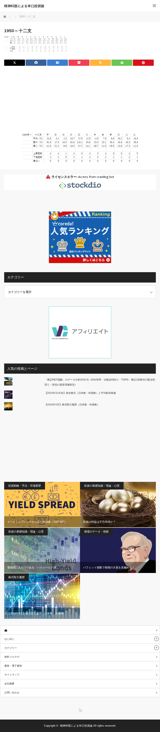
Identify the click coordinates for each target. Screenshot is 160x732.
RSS (80, 709)
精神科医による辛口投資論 (24, 5)
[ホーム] (80, 630)
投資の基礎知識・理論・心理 (101, 485)
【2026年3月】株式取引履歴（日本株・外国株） (72, 404)
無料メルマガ (11, 656)
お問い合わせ (11, 692)
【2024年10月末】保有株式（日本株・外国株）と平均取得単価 (80, 393)
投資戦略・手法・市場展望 (24, 485)
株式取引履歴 (16, 577)
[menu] (154, 5)
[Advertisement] (80, 101)
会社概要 (9, 683)
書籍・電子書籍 (13, 665)
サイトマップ (11, 674)
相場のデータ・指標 (96, 531)
